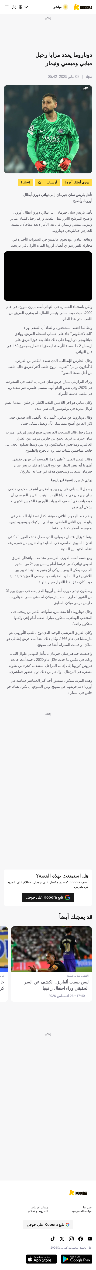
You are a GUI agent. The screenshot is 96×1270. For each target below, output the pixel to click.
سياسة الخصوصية (82, 1211)
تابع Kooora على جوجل (44, 897)
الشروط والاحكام (38, 1211)
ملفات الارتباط (39, 1207)
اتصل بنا (87, 1207)
